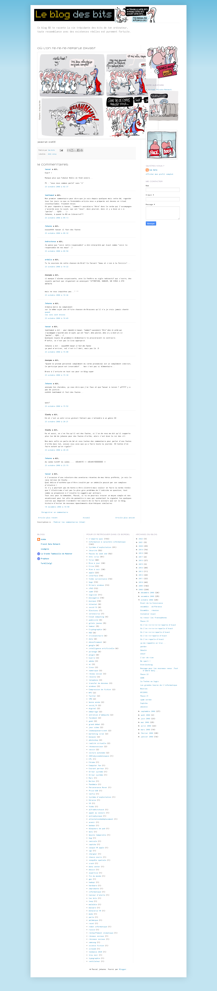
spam (91, 592)
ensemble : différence (151, 607)
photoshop (93, 740)
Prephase (45, 559)
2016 (141, 560)
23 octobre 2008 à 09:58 (56, 251)
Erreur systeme (96, 772)
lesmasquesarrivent (98, 731)
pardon (143, 646)
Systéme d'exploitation (100, 547)
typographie (94, 958)
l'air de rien (147, 657)
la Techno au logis (149, 681)
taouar (48, 169)
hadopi (92, 882)
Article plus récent (47, 518)
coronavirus (94, 614)
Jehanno (48, 226)
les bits (52, 150)
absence (143, 707)
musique (92, 601)
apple (91, 573)
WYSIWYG (143, 692)
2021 (141, 542)
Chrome (92, 762)
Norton (92, 781)
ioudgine (45, 549)
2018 (141, 553)
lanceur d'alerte (97, 895)
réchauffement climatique (101, 933)
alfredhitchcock (96, 810)
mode (91, 914)
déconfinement (95, 642)
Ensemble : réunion (149, 610)
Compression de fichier (100, 689)
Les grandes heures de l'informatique (158, 685)
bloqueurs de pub (97, 828)
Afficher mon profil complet (159, 174)
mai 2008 (145, 722)
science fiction (96, 946)
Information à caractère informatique (107, 542)
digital (92, 708)
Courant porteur (96, 768)
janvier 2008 (147, 737)
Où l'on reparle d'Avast (152, 639)
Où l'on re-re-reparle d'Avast (155, 632)
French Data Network (50, 544)
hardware (93, 885)
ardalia (48, 259)
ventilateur (94, 961)
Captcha (143, 703)
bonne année (94, 702)
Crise (91, 566)
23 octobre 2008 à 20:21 (56, 422)
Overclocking (146, 665)
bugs (91, 582)
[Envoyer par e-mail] (68, 150)
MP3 (90, 693)
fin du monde (95, 876)
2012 (141, 575)
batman (92, 825)
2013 (141, 571)
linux (91, 667)
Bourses (143, 689)
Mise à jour (94, 563)
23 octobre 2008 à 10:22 (56, 267)
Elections (93, 610)
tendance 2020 (95, 952)
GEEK (142, 678)
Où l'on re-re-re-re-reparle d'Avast (158, 625)
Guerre (92, 658)
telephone (93, 680)
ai (90, 664)
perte (91, 917)
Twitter (92, 696)
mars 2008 (146, 730)
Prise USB (93, 791)
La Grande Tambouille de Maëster (56, 554)
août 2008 (146, 715)
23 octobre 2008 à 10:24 (56, 295)
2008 (141, 589)
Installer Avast (148, 614)
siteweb (92, 949)
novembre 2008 (148, 596)
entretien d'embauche (99, 715)
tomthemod (49, 195)
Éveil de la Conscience (151, 603)
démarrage (93, 712)
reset (91, 923)
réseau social (95, 674)
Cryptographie (95, 629)
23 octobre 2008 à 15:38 (56, 375)
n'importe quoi (96, 539)
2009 (141, 586)
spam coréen (146, 700)
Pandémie (93, 784)
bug (90, 838)
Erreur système (96, 775)
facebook (93, 718)
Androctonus (50, 241)
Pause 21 (144, 696)
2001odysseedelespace (99, 756)
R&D (90, 633)
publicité (93, 620)
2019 (141, 550)
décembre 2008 (148, 593)
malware (92, 908)
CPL (90, 759)
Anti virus (52, 154)
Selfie (92, 794)
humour (92, 626)
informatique (95, 892)
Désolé (143, 650)
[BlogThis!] (72, 150)
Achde (43, 539)
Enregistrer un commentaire (55, 512)
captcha (92, 844)
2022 (141, 539)
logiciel (93, 595)
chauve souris (95, 857)
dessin (92, 870)
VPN (90, 699)
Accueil (86, 518)
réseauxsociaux (96, 746)
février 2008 (147, 733)
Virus (91, 560)
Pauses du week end (98, 554)
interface (93, 576)
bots (91, 832)
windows (92, 686)
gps (90, 879)
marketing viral (96, 734)
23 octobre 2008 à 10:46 (56, 318)
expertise (93, 873)
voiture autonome (97, 753)
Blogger (122, 969)
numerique (93, 670)
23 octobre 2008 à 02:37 (56, 187)
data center (94, 867)
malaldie (93, 904)
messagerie (94, 598)
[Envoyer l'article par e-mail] (61, 150)
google (92, 645)
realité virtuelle (97, 743)
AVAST (142, 654)
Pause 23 (144, 621)
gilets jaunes (95, 623)
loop (91, 901)
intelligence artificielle (101, 648)
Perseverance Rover (98, 787)
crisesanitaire (96, 636)
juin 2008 (146, 719)
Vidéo (91, 806)
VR (90, 803)
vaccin (92, 749)
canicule (93, 841)
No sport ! (145, 661)
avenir (92, 822)
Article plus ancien (125, 518)
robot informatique (98, 927)
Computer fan (95, 765)
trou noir (93, 955)
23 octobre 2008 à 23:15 (56, 465)
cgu (90, 851)
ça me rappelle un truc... (153, 643)
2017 (141, 557)
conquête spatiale (97, 860)
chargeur (93, 854)
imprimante (94, 889)
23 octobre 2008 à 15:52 (56, 406)
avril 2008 (146, 726)
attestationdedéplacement (101, 819)
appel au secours (97, 813)
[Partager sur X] (75, 150)
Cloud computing (96, 617)
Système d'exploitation (100, 797)
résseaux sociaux (97, 939)
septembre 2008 (148, 711)
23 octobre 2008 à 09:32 (56, 233)
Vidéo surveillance (98, 579)
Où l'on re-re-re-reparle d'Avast (156, 628)
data (91, 639)
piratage (93, 652)
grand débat (94, 724)
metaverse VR (95, 911)
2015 (141, 564)
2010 (141, 582)
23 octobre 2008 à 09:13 (56, 218)
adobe (91, 661)
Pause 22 (144, 674)
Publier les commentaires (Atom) (69, 522)
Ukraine (92, 800)
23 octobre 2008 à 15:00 (56, 352)
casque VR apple (96, 848)
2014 (141, 568)
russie (92, 930)
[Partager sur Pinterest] (81, 150)
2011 (141, 578)
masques (92, 737)
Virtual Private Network (160, 89)
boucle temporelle (97, 835)
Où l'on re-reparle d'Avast (153, 636)
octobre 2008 (147, 600)
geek (91, 721)
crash (91, 863)
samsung (92, 942)
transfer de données (98, 683)
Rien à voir (94, 569)
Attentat (93, 604)
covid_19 (93, 705)
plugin (92, 655)
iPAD (91, 588)
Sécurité (93, 550)
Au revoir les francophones (153, 618)
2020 (141, 546)
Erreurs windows (96, 585)
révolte (92, 677)
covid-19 (93, 607)
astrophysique (95, 816)
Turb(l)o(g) (46, 563)
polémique (93, 920)
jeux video (94, 727)
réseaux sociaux (96, 936)
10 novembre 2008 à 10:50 (57, 507)
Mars (91, 778)
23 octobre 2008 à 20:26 (56, 450)
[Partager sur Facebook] (78, 150)
